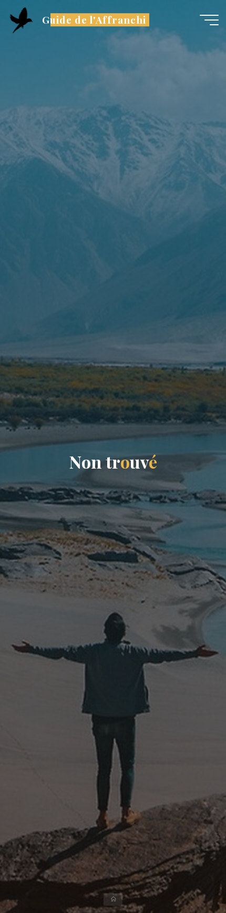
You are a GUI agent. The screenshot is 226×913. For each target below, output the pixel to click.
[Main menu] (209, 20)
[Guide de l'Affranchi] (21, 19)
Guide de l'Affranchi (94, 19)
